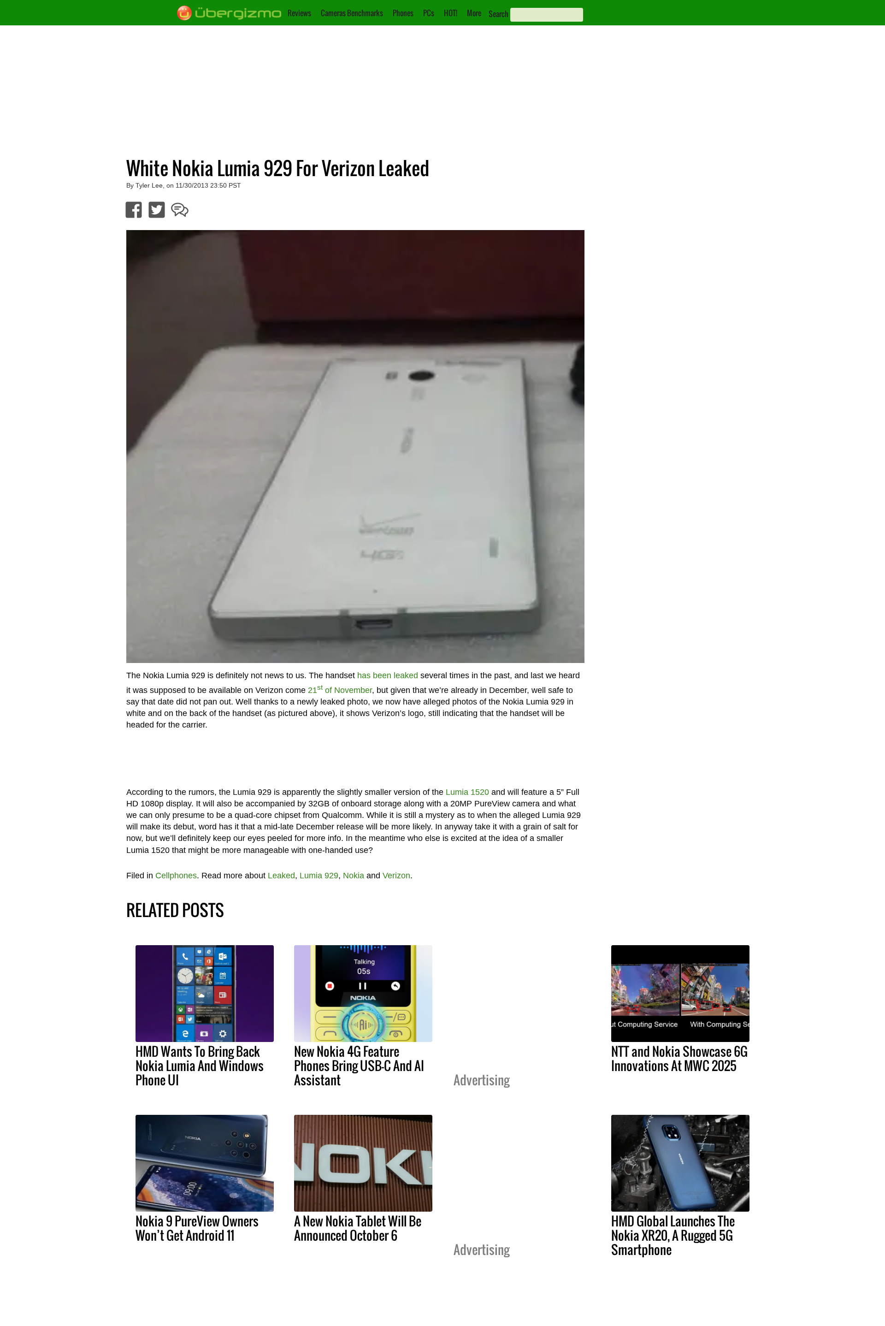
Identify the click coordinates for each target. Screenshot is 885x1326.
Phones (403, 12)
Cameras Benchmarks (352, 12)
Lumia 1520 (467, 792)
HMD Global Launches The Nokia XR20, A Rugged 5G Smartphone (673, 1235)
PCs (428, 12)
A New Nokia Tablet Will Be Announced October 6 (357, 1228)
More (474, 12)
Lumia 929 (319, 875)
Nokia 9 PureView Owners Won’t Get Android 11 (197, 1228)
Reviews (299, 12)
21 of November (340, 690)
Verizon (396, 875)
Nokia (353, 875)
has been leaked (387, 675)
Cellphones (176, 875)
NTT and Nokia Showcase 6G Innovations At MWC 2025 (679, 1058)
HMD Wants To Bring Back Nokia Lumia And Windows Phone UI (200, 1065)
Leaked (281, 875)
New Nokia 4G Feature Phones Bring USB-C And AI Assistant (359, 1065)
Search (498, 13)
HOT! (450, 12)
